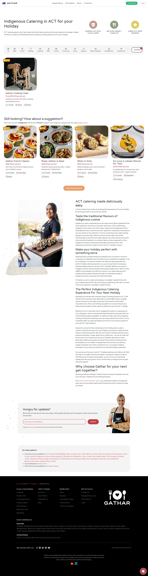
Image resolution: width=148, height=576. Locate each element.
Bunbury (28, 461)
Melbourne (85, 459)
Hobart (66, 459)
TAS (61, 459)
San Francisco (48, 538)
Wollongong (55, 456)
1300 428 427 (86, 499)
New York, (39, 538)
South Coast (102, 528)
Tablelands (34, 459)
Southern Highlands (37, 456)
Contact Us (88, 3)
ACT (47, 454)
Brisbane (78, 456)
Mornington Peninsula (98, 459)
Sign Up (93, 422)
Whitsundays (43, 459)
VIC (71, 459)
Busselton (35, 461)
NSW (60, 454)
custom (85, 123)
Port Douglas (112, 456)
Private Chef (42, 464)
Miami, (34, 538)
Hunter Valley (97, 454)
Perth (53, 461)
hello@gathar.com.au (88, 496)
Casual (50, 466)
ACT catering (22, 484)
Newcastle (106, 454)
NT (62, 456)
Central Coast (75, 454)
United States (22, 535)
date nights (96, 381)
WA (117, 459)
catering (25, 520)
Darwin (66, 456)
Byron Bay (66, 454)
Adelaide (55, 459)
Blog (39, 503)
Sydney (47, 456)
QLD (72, 456)
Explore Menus (57, 3)
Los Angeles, (26, 538)
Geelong (77, 459)
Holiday (34, 484)
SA (50, 459)
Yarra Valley (111, 459)
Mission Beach (101, 456)
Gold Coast (91, 456)
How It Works (69, 3)
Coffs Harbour (86, 454)
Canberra (53, 454)
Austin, (19, 538)
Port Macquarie (116, 454)
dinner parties (84, 381)
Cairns (84, 456)
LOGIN (143, 3)
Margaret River (45, 461)
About (79, 3)
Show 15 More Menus (74, 188)
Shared (55, 466)
